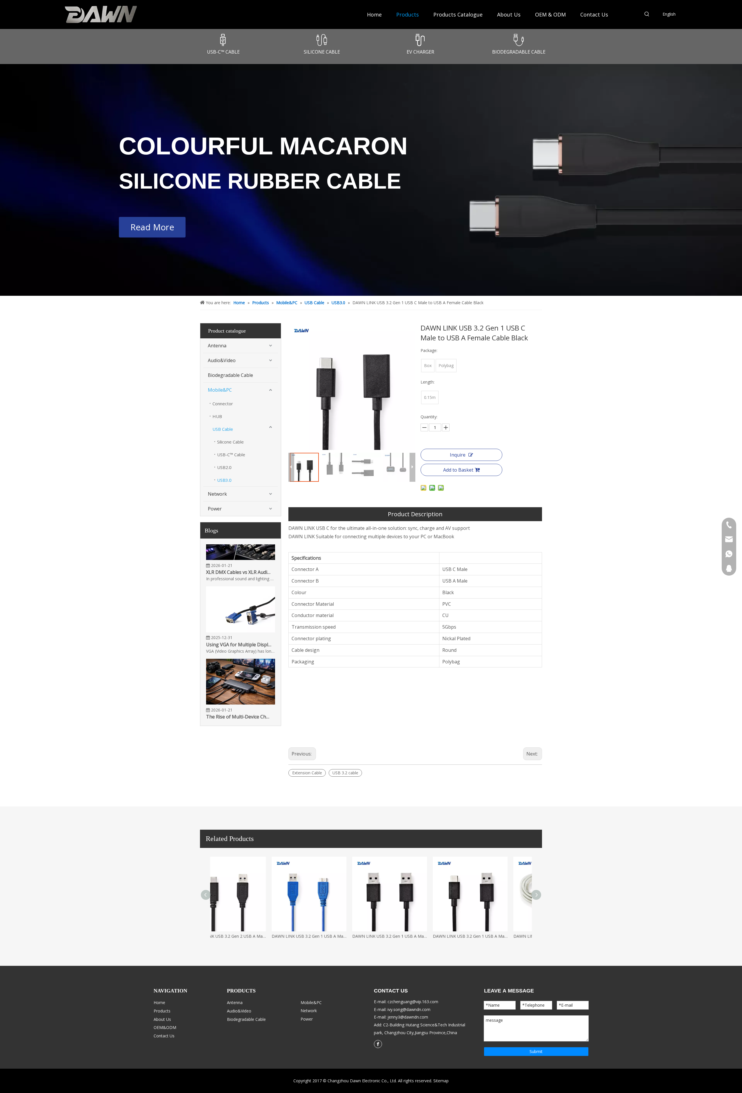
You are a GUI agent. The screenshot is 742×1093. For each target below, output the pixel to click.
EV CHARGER (420, 52)
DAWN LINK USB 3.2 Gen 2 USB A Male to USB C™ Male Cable (331, 936)
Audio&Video (222, 360)
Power (215, 509)
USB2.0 (224, 467)
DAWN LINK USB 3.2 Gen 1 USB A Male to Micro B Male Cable (411, 936)
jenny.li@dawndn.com (408, 1017)
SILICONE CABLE (322, 52)
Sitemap (441, 1080)
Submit (536, 1051)
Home (159, 1002)
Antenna (217, 345)
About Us (162, 1019)
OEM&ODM (165, 1027)
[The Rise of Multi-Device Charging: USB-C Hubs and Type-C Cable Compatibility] (240, 693)
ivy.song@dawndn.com (409, 1009)
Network (217, 494)
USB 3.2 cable (345, 772)
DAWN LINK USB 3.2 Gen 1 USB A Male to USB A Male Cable (492, 936)
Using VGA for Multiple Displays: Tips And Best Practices (239, 635)
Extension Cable (307, 772)
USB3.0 (224, 480)
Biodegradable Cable (230, 375)
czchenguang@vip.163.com (413, 1001)
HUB (217, 416)
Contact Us (164, 1036)
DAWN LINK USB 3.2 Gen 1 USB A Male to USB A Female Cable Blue (250, 936)
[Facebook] (378, 1044)
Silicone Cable (230, 442)
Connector (222, 403)
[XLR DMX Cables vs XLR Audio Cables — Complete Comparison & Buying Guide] (240, 548)
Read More (152, 227)
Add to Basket (458, 470)
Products (162, 1011)
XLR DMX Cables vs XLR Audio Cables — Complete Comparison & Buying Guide (239, 562)
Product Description (415, 514)
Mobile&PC (220, 390)
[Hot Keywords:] (647, 15)
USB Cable (222, 429)
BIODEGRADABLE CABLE (518, 52)
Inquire (457, 455)
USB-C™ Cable (231, 454)
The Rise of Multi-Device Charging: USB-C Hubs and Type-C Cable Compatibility (239, 707)
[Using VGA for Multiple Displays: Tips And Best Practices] (240, 621)
